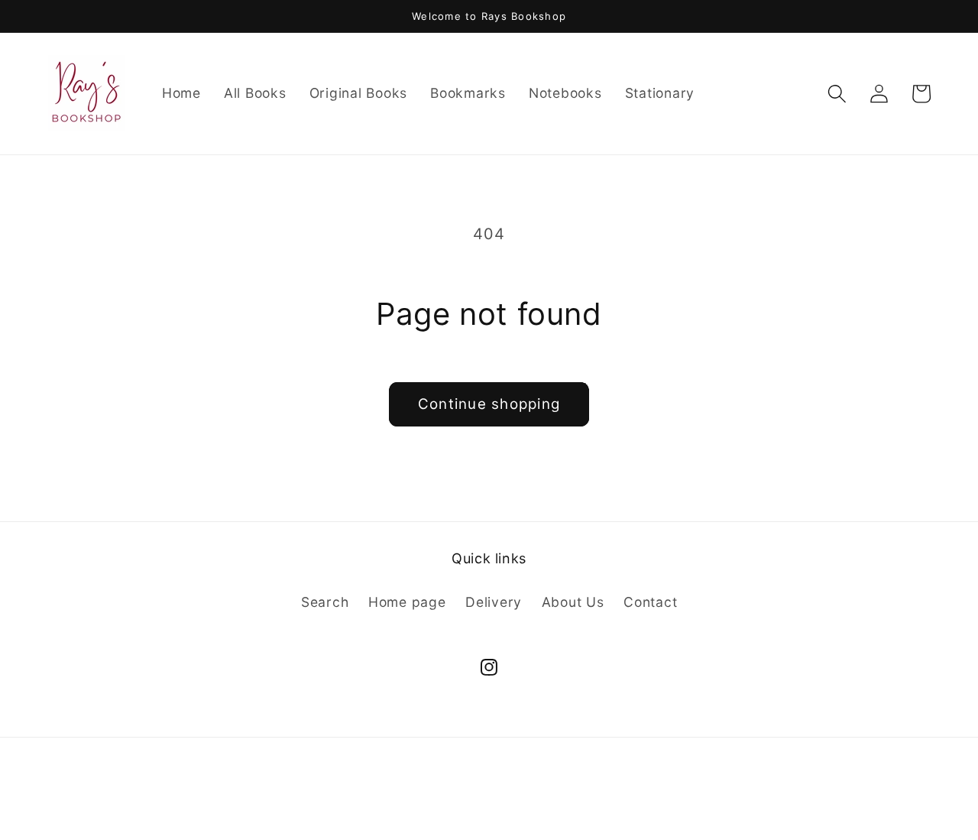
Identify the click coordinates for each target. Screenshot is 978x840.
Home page (407, 602)
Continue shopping (489, 404)
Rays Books (456, 804)
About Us (573, 602)
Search (325, 602)
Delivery (493, 602)
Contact (650, 602)
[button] (837, 94)
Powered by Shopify (547, 804)
